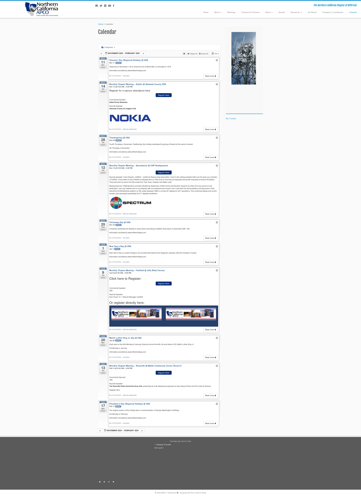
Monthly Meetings (130, 129)
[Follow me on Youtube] (110, 5)
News (268, 12)
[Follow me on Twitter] (102, 5)
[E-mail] (97, 5)
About (217, 12)
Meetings (231, 12)
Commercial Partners (250, 12)
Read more (209, 76)
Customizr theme (200, 493)
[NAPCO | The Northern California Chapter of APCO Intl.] (41, 9)
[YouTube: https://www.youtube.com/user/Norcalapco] (100, 482)
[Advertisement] (124, 459)
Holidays (126, 76)
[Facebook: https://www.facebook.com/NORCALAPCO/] (113, 482)
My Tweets (231, 118)
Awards (281, 12)
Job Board (312, 12)
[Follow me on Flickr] (106, 5)
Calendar (353, 12)
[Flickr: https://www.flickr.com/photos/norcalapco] (109, 482)
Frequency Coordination (332, 12)
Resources (296, 12)
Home (205, 12)
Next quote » (159, 448)
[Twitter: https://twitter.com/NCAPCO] (104, 482)
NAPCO (163, 493)
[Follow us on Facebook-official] (114, 5)
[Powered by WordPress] (178, 492)
